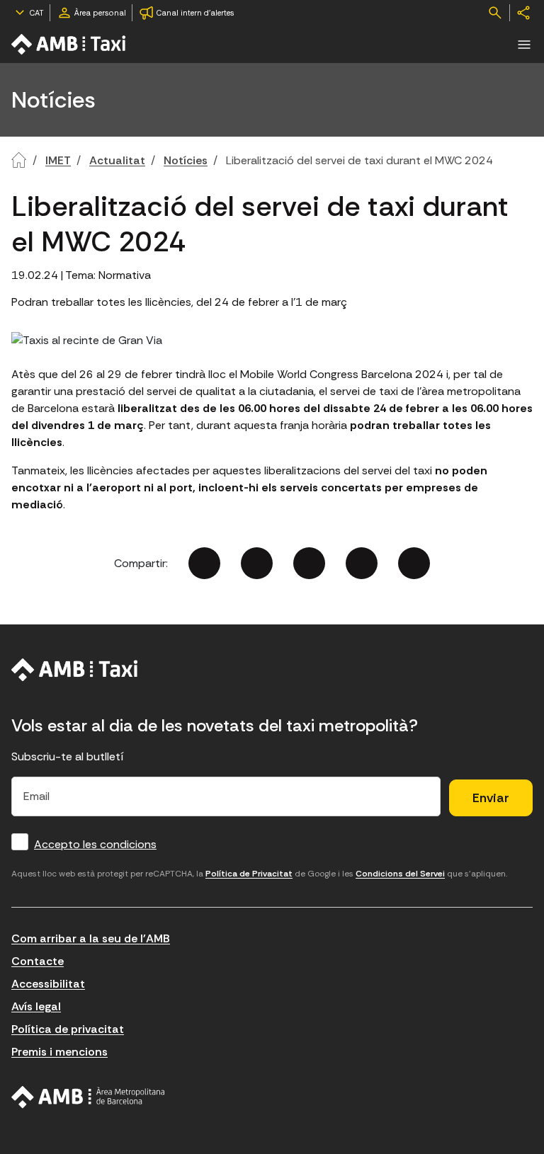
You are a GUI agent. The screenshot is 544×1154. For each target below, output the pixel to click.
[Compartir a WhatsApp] (414, 563)
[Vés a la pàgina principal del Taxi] (74, 669)
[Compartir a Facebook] (204, 563)
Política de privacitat (67, 1029)
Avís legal (36, 1006)
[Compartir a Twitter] (257, 563)
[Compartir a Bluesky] (362, 563)
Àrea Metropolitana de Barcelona (88, 1097)
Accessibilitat (48, 983)
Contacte (37, 961)
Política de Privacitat (249, 873)
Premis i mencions (59, 1051)
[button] (524, 44)
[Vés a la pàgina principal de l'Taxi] (69, 44)
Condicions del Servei (400, 873)
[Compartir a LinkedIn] (309, 563)
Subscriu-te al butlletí (67, 756)
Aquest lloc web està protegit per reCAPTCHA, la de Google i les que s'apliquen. (259, 873)
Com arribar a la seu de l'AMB (90, 938)
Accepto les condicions (95, 844)
